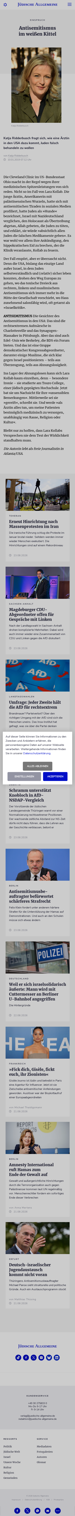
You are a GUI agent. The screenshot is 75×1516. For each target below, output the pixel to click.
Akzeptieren (55, 776)
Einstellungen (24, 776)
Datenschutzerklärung (36, 753)
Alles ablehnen (37, 766)
